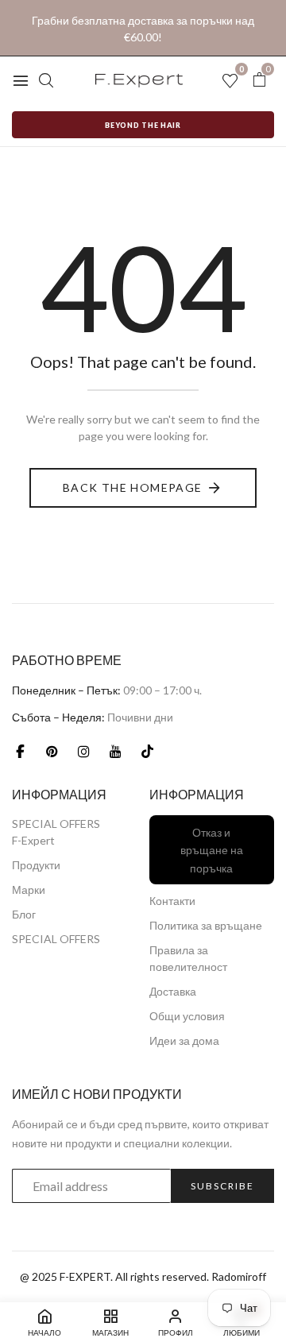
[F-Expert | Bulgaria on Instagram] (83, 751)
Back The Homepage (133, 487)
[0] (259, 80)
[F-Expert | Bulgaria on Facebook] (20, 751)
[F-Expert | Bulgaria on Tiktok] (147, 751)
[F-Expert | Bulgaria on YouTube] (115, 751)
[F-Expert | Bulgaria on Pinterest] (52, 751)
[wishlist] (230, 81)
